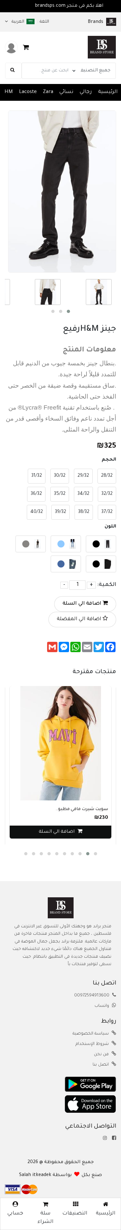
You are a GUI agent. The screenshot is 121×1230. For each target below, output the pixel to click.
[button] (68, 311)
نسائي (66, 92)
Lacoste (28, 92)
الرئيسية (108, 92)
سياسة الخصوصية (91, 1034)
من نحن (102, 1054)
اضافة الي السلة (83, 604)
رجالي (86, 92)
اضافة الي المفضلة (80, 619)
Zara (48, 92)
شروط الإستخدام (93, 1044)
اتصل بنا (101, 1065)
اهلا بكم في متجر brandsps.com (49, 6)
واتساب (102, 1006)
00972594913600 (92, 996)
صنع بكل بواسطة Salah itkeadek (60, 1175)
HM (9, 92)
